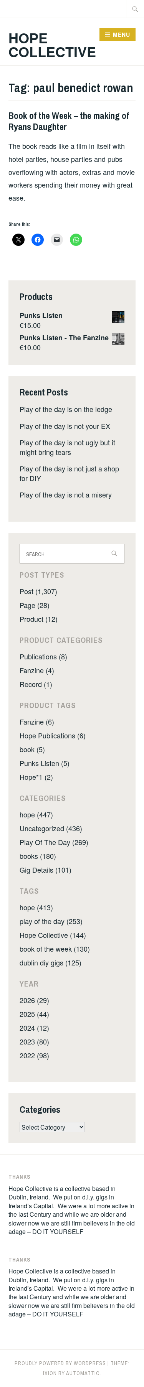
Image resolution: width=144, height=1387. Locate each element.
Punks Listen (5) (45, 763)
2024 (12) (34, 1028)
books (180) (38, 856)
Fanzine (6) (37, 721)
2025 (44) (34, 1014)
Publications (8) (43, 656)
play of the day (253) (51, 921)
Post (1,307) (38, 591)
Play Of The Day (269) (54, 842)
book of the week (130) (55, 949)
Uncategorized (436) (51, 828)
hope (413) (36, 907)
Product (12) (39, 619)
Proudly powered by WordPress (60, 1363)
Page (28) (35, 605)
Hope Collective (52, 44)
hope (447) (36, 814)
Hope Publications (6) (53, 735)
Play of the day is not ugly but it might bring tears (67, 447)
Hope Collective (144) (53, 935)
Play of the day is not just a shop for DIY (69, 473)
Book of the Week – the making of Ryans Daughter (68, 121)
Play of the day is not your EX (65, 426)
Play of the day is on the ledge (66, 409)
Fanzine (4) (37, 670)
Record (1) (36, 684)
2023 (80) (34, 1041)
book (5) (32, 749)
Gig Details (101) (45, 870)
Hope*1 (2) (36, 777)
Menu (121, 34)
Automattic (83, 1373)
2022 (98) (34, 1055)
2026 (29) (34, 1000)
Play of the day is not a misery (66, 494)
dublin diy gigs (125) (50, 962)
